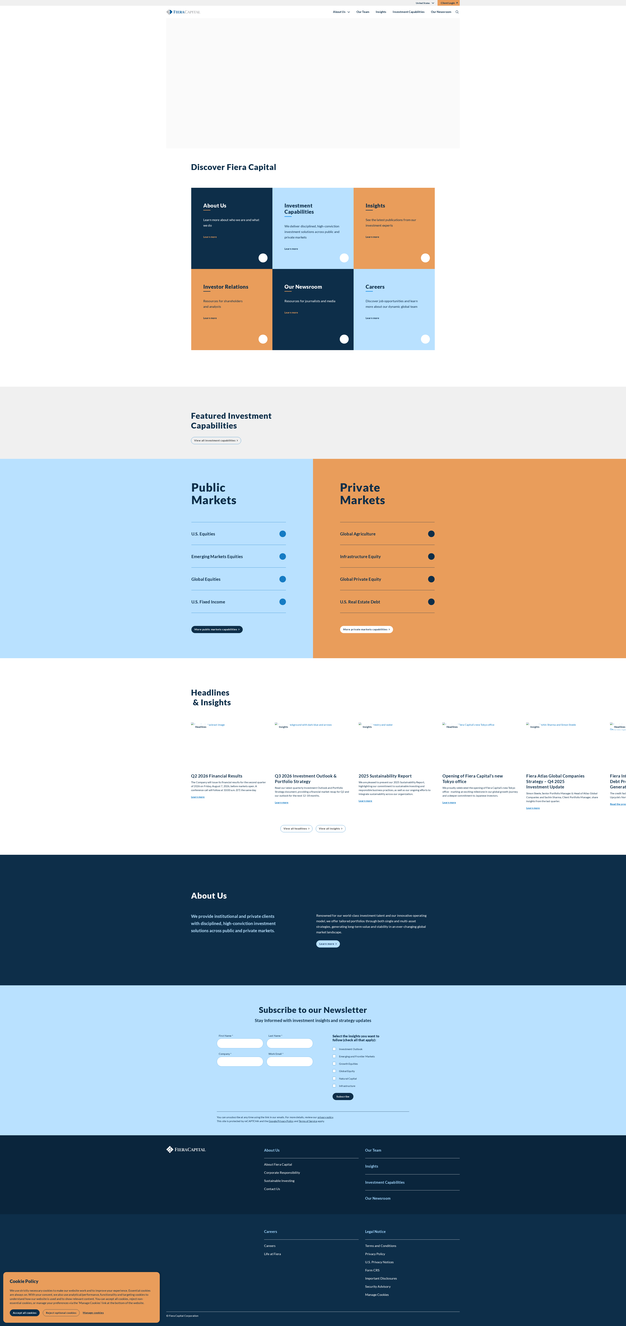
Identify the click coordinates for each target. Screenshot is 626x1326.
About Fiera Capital (278, 1164)
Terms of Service (308, 1121)
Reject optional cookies (61, 1312)
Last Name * (275, 1035)
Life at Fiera (272, 1254)
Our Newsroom (441, 12)
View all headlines (295, 828)
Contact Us (272, 1189)
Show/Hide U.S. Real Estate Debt (431, 602)
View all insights (329, 828)
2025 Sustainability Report (385, 775)
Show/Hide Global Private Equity (431, 579)
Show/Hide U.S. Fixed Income (282, 602)
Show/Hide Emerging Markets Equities (282, 556)
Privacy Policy (375, 1254)
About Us (214, 205)
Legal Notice (375, 1231)
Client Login (448, 2)
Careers (375, 287)
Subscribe (343, 1096)
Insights (381, 12)
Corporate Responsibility (282, 1172)
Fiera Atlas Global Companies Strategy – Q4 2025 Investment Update (555, 781)
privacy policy (325, 1117)
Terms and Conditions (380, 1246)
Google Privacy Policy (281, 1121)
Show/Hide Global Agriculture (431, 534)
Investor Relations (225, 287)
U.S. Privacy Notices (379, 1262)
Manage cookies (93, 1312)
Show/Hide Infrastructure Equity (431, 556)
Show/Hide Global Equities (282, 579)
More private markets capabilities (365, 629)
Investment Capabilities (409, 12)
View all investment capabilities (217, 441)
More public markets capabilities (215, 629)
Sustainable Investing (279, 1181)
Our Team (363, 12)
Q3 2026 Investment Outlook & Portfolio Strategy (306, 778)
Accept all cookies (25, 1312)
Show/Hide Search (457, 12)
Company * (225, 1053)
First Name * (226, 1035)
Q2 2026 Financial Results (216, 775)
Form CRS (372, 1270)
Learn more (204, 115)
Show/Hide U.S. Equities (282, 534)
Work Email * (275, 1053)
